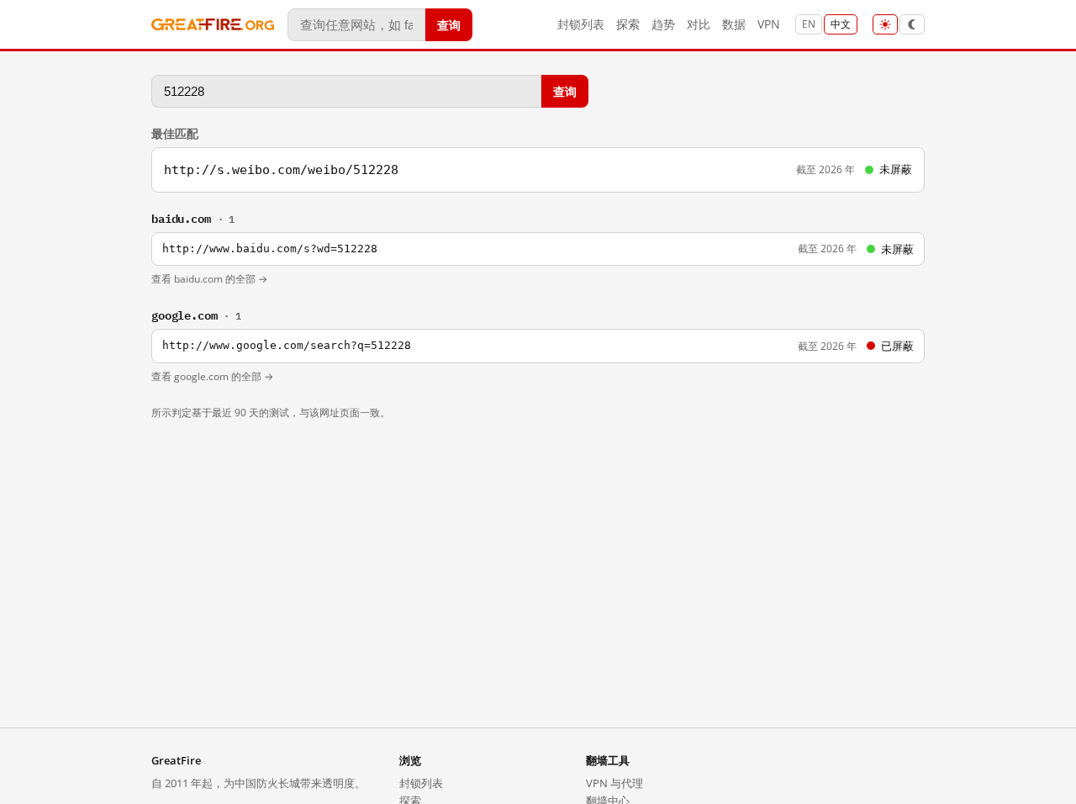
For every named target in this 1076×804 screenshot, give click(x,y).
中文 (841, 24)
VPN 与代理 (614, 783)
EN (808, 24)
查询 (449, 24)
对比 (698, 24)
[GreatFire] (212, 25)
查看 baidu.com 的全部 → (209, 279)
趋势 (663, 24)
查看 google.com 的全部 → (212, 376)
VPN (768, 24)
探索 (628, 24)
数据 (734, 24)
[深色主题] (912, 24)
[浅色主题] (885, 24)
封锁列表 (580, 24)
